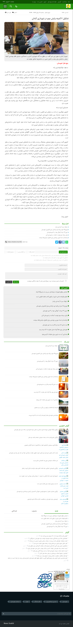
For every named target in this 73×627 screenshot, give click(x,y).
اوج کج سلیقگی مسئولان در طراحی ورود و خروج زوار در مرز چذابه (52, 556)
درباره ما (34, 2)
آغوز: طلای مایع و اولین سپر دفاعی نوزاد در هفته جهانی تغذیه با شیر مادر (50, 543)
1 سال (25, 541)
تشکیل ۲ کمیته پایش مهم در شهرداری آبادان (50, 18)
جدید (56, 511)
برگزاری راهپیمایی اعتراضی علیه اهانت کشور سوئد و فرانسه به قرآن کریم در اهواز (40, 468)
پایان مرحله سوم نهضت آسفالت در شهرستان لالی (57, 235)
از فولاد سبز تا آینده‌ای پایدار (61, 227)
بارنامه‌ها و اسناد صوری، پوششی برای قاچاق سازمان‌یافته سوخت (53, 238)
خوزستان (65, 601)
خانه (69, 2)
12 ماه (26, 538)
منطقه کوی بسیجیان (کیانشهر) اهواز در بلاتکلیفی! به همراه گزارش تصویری (41, 445)
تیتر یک (66, 342)
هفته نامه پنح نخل (52, 2)
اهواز (27, 601)
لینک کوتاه (25, 242)
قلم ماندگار (37, 601)
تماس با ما (39, 2)
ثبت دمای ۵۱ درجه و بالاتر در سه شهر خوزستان (55, 325)
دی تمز (60, 624)
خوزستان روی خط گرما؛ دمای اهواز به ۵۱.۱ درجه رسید (53, 329)
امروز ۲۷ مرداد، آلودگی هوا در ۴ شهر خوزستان (57, 232)
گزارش (59, 2)
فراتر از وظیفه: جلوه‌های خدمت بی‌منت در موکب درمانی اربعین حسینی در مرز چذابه (48, 541)
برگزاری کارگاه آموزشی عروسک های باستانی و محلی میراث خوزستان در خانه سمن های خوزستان (36, 430)
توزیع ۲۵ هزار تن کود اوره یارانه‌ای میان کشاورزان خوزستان (55, 230)
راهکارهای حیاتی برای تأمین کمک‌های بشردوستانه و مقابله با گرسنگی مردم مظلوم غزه (47, 546)
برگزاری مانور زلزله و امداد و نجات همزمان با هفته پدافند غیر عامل (43, 437)
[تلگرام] (63, 242)
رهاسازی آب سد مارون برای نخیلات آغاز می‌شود (54, 334)
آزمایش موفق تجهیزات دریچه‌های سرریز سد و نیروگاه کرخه (51, 292)
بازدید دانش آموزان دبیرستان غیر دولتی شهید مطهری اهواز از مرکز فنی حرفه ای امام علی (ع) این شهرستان (33, 453)
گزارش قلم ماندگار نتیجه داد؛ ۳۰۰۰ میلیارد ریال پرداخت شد (54, 536)
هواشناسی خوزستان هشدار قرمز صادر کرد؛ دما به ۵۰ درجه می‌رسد (43, 415)
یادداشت (64, 2)
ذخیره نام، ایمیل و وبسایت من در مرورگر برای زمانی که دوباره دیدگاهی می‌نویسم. (45, 281)
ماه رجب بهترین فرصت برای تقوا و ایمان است (47, 484)
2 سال (36, 553)
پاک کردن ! (8, 282)
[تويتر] (56, 242)
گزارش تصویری (64, 425)
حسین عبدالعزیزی (51, 601)
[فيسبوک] (60, 242)
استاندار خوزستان (15, 601)
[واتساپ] (66, 242)
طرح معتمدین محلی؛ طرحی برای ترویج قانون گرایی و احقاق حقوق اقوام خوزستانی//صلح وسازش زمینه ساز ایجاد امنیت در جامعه (37, 558)
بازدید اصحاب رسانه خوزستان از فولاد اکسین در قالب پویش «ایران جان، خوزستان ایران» (47, 548)
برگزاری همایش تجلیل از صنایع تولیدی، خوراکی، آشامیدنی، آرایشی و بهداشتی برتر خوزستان (37, 491)
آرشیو (45, 2)
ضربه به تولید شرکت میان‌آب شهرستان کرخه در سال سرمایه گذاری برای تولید (50, 551)
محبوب (34, 511)
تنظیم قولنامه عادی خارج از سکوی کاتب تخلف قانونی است (51, 297)
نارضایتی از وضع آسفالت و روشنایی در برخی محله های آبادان (53, 553)
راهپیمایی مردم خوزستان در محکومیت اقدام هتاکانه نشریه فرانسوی (42, 499)
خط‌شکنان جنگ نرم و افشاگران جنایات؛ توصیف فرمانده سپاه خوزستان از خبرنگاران (48, 538)
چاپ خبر (9, 12)
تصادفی (14, 511)
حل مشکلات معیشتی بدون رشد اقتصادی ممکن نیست (45, 460)
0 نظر (15, 12)
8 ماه (37, 536)
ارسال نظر (16, 282)
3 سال (65, 560)
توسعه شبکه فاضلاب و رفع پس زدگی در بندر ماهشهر (46, 407)
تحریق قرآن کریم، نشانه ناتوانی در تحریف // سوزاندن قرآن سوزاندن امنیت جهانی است (38, 476)
